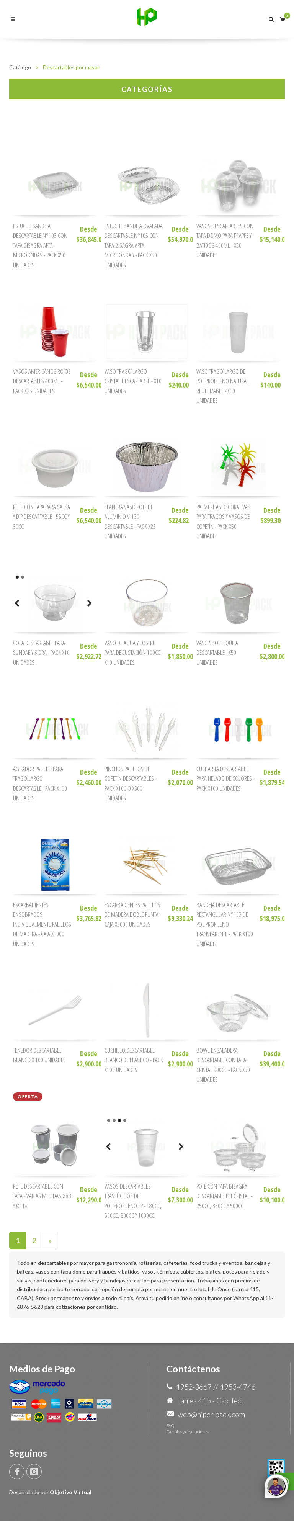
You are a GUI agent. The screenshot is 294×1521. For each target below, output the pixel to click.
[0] (282, 18)
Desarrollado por (50, 1492)
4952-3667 (194, 1386)
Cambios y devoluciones (188, 1431)
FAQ (170, 1425)
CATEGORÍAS (147, 89)
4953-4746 (238, 1386)
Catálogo (20, 67)
